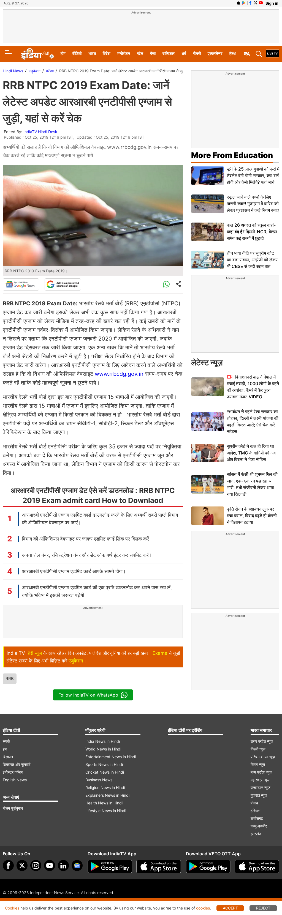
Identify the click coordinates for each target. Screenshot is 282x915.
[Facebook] (8, 865)
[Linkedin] (63, 865)
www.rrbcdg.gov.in (119, 374)
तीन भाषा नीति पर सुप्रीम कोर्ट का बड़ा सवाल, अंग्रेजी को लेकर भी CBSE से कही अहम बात (252, 259)
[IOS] (238, 3)
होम (63, 53)
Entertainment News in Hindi (110, 756)
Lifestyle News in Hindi (105, 810)
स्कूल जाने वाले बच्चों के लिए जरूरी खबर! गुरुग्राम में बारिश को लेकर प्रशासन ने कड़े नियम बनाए (253, 203)
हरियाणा (256, 810)
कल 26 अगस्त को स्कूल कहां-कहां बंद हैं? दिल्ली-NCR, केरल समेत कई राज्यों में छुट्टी (252, 231)
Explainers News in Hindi (107, 795)
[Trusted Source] (63, 284)
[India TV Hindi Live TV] (272, 54)
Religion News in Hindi (105, 787)
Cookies (12, 908)
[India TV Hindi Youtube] (261, 3)
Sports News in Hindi (104, 764)
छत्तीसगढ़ (257, 818)
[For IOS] (257, 866)
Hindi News (13, 71)
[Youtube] (49, 865)
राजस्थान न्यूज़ (260, 787)
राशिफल (168, 53)
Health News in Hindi (104, 803)
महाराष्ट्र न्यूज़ (260, 779)
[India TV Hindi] (37, 54)
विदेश (106, 53)
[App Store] (158, 866)
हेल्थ (232, 53)
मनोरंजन (123, 53)
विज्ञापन (8, 756)
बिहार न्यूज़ (258, 764)
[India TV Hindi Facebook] (250, 3)
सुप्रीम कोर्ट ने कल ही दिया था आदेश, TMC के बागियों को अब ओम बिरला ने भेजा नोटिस (251, 452)
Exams (160, 653)
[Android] (244, 3)
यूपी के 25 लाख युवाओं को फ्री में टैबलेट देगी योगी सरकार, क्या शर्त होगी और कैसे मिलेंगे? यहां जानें (253, 175)
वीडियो (77, 53)
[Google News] (21, 284)
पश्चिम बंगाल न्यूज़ (263, 756)
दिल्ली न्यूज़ (258, 749)
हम (5, 749)
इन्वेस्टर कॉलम (13, 772)
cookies (203, 908)
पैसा (153, 53)
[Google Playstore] (110, 866)
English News (15, 779)
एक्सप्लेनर (215, 53)
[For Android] (208, 866)
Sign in (271, 3)
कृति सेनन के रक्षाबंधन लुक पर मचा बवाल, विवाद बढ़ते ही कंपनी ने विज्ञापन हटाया (252, 515)
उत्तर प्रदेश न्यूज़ (262, 741)
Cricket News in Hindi (104, 772)
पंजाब (254, 803)
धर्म (183, 53)
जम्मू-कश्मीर (259, 826)
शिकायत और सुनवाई (17, 764)
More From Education (232, 155)
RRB (10, 678)
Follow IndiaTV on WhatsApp (88, 695)
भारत (92, 53)
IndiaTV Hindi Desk (40, 131)
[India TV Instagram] (35, 865)
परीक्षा (50, 71)
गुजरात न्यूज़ (259, 795)
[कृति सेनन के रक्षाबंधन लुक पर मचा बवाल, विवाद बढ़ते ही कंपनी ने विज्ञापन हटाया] (207, 515)
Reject (263, 908)
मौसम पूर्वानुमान (13, 808)
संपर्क (6, 741)
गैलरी (197, 53)
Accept (230, 908)
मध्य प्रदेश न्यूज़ (261, 772)
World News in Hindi (103, 749)
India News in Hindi (102, 741)
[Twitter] (22, 865)
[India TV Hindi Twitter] (255, 3)
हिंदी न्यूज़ (34, 653)
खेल (140, 53)
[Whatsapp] (166, 284)
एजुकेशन (34, 71)
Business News (98, 779)
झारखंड (256, 833)
